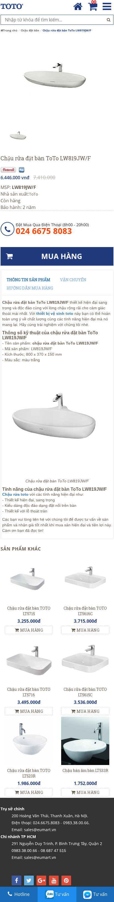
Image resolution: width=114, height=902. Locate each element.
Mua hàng (31, 630)
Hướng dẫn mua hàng (30, 288)
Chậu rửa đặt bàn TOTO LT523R (28, 773)
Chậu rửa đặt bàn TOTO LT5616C (85, 611)
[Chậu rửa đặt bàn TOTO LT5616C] (85, 578)
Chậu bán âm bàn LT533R (85, 770)
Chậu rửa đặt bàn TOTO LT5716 (28, 692)
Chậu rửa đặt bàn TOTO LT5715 (28, 611)
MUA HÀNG (61, 256)
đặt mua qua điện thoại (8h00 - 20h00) (52, 228)
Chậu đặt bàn (30, 30)
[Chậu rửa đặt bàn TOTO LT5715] (29, 578)
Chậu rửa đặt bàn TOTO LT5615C (85, 692)
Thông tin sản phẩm (28, 279)
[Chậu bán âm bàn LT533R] (85, 740)
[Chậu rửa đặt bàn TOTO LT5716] (29, 659)
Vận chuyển (73, 279)
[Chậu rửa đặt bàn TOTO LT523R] (29, 740)
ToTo (33, 194)
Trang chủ (10, 30)
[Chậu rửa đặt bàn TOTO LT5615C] (85, 659)
